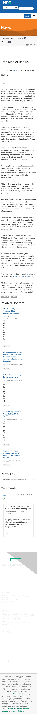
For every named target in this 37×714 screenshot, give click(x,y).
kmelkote (8, 316)
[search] (16, 7)
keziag (8, 419)
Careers (5, 638)
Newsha (8, 364)
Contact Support (8, 667)
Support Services (8, 664)
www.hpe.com (10, 620)
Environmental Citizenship (11, 644)
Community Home (7, 38)
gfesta (14, 70)
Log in (27, 16)
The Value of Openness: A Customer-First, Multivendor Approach (13, 311)
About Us (5, 635)
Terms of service (7, 650)
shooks (8, 380)
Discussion (21, 38)
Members (5, 42)
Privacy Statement (20, 694)
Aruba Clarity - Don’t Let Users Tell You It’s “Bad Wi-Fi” (12, 414)
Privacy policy (7, 647)
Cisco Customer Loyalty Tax (22, 276)
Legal (4, 653)
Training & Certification (10, 670)
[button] (34, 677)
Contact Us (6, 641)
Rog (4, 495)
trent (7, 461)
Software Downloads (9, 673)
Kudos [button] (3, 83)
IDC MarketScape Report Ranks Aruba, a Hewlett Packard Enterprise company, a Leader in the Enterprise (12, 357)
